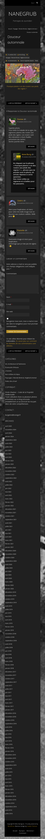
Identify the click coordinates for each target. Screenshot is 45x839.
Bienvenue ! (30, 831)
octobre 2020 (9, 557)
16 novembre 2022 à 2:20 (25, 203)
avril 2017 (8, 699)
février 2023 (9, 461)
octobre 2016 (9, 720)
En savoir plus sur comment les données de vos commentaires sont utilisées (21, 343)
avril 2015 (8, 782)
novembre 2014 (10, 800)
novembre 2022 (10, 471)
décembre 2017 (10, 672)
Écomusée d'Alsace (12, 367)
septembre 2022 (10, 478)
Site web (9, 311)
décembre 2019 (10, 592)
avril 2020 (8, 578)
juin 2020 (8, 571)
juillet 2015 (8, 772)
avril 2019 (8, 620)
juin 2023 (8, 450)
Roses (36, 60)
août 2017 (8, 685)
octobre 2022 (9, 474)
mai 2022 (8, 492)
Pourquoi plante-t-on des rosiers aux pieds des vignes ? (22, 87)
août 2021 (8, 523)
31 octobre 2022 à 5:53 (29, 157)
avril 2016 (8, 741)
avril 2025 (8, 426)
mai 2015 (8, 779)
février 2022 (9, 502)
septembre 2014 (10, 807)
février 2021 (9, 544)
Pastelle (20, 230)
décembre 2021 (10, 509)
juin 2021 (8, 530)
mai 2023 (8, 454)
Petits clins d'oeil (11, 381)
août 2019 (8, 606)
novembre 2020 (10, 554)
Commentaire (11, 273)
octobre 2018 (9, 637)
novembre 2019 (10, 596)
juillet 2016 (8, 730)
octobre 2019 (9, 599)
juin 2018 (8, 651)
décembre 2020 (10, 551)
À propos (22, 831)
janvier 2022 (9, 506)
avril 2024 (8, 433)
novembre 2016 (10, 717)
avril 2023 (8, 457)
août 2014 (8, 810)
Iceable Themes (32, 826)
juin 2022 (8, 488)
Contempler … (23, 833)
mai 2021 (8, 533)
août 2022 (8, 481)
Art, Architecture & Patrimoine (15, 364)
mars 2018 (8, 661)
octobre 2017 (9, 679)
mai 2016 (8, 737)
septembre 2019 (10, 602)
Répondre (31, 146)
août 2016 (8, 727)
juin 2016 (8, 734)
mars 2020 (8, 582)
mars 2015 (8, 786)
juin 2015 (8, 775)
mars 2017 (8, 703)
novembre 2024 (10, 429)
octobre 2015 (9, 762)
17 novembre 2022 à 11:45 (25, 233)
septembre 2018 (10, 641)
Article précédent (15, 103)
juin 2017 (8, 692)
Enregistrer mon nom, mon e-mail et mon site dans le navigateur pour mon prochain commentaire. (22, 323)
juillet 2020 (8, 568)
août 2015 (8, 769)
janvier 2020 (9, 589)
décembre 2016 (10, 713)
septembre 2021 (10, 519)
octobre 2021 (9, 516)
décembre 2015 (10, 755)
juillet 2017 (8, 689)
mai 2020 (8, 575)
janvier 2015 (9, 793)
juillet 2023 (8, 447)
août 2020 (8, 564)
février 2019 (9, 627)
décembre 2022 (10, 468)
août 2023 (8, 443)
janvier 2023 (9, 464)
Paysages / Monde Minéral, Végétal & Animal (25, 29)
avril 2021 (8, 537)
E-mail (9, 304)
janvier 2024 (9, 436)
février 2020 (9, 585)
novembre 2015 (10, 758)
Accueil (10, 29)
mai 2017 (8, 696)
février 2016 (9, 748)
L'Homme (8, 371)
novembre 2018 (10, 634)
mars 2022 (8, 499)
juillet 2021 (8, 526)
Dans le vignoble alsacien (27, 60)
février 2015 (9, 789)
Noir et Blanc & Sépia (12, 374)
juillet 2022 (8, 485)
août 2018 (8, 644)
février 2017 (9, 706)
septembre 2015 (10, 765)
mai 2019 (8, 616)
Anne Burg (22, 54)
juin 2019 (8, 613)
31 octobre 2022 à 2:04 (24, 122)
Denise (20, 119)
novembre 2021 (10, 513)
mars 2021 (8, 540)
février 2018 (9, 665)
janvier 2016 (9, 751)
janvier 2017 (9, 710)
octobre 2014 (9, 803)
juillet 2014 (8, 813)
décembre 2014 (10, 796)
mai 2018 (8, 654)
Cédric (20, 200)
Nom (8, 297)
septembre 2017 (10, 682)
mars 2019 (8, 623)
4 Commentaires (12, 60)
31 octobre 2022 (11, 54)
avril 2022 (8, 495)
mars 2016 (8, 744)
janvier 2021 (9, 547)
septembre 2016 (10, 724)
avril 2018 (8, 658)
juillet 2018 (8, 647)
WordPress (11, 826)
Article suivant (30, 103)
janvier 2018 (9, 668)
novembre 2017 (10, 675)
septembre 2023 (10, 440)
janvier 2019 (9, 630)
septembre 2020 (10, 561)
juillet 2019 (8, 609)
